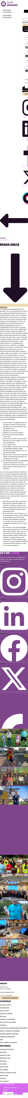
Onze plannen (7, 10)
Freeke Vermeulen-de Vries (8, 1072)
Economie (3, 1016)
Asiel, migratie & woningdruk (8, 1042)
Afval (1, 1039)
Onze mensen (7, 12)
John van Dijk (4, 1066)
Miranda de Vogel (5, 1058)
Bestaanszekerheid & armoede (9, 1033)
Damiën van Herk (5, 1055)
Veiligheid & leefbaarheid (7, 1036)
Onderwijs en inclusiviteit (7, 1019)
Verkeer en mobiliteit (6, 1013)
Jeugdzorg (3, 1025)
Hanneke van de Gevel (7, 1049)
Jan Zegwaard (4, 1081)
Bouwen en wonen (5, 1005)
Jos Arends (3, 1064)
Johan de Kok (4, 1075)
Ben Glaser (3, 1061)
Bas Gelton (3, 1052)
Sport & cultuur (4, 1010)
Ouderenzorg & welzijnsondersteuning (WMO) (13, 1028)
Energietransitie (4, 1007)
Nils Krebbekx (4, 1069)
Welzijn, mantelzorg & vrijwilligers (10, 1031)
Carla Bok (3, 1078)
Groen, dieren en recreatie (8, 1022)
